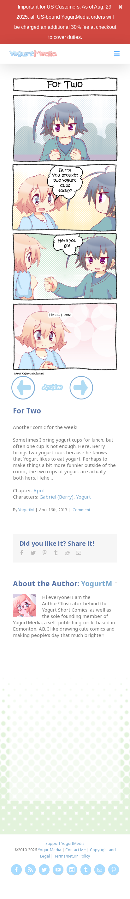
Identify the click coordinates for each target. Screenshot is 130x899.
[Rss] (30, 869)
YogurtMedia (49, 849)
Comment (81, 509)
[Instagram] (72, 869)
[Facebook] (21, 552)
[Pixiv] (113, 869)
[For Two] (65, 79)
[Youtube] (58, 869)
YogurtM (26, 509)
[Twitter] (33, 552)
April (38, 490)
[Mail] (78, 552)
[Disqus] (65, 717)
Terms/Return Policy (72, 856)
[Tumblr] (55, 552)
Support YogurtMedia (65, 843)
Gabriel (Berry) (56, 497)
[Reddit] (67, 552)
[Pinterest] (44, 552)
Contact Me (75, 849)
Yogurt (83, 497)
